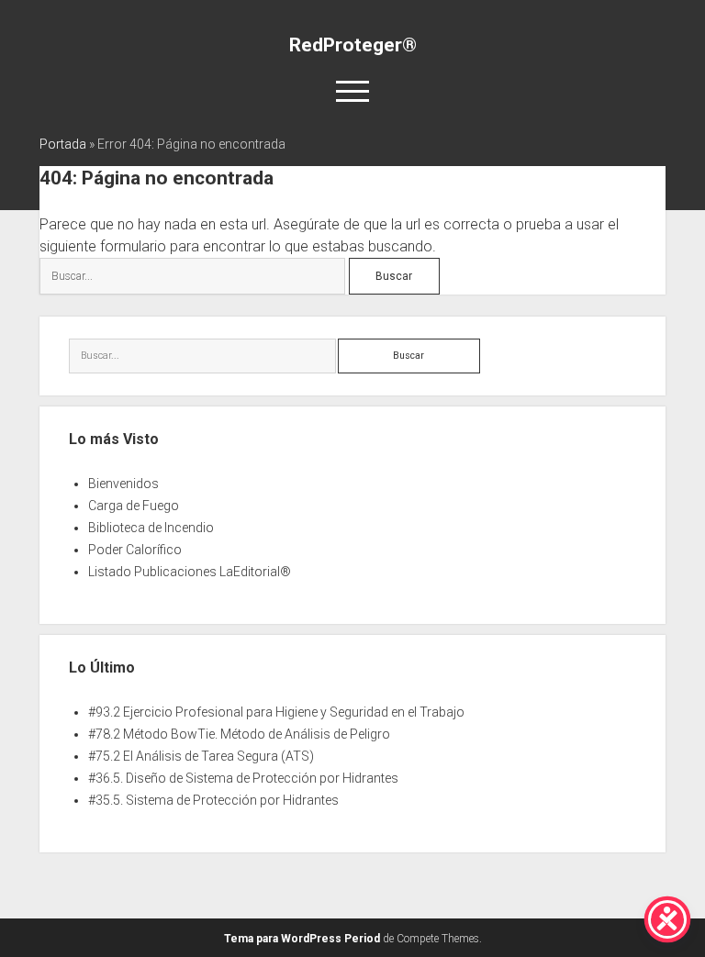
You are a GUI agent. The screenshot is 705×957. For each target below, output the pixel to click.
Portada (62, 144)
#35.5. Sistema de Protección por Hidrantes (213, 800)
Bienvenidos (123, 483)
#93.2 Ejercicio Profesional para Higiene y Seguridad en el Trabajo (276, 712)
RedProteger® (353, 45)
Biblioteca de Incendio (151, 527)
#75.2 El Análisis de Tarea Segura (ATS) (201, 756)
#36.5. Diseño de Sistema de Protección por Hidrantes (243, 778)
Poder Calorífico (135, 549)
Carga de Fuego (133, 505)
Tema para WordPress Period (302, 938)
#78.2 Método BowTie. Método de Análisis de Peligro (239, 734)
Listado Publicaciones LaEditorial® (189, 571)
